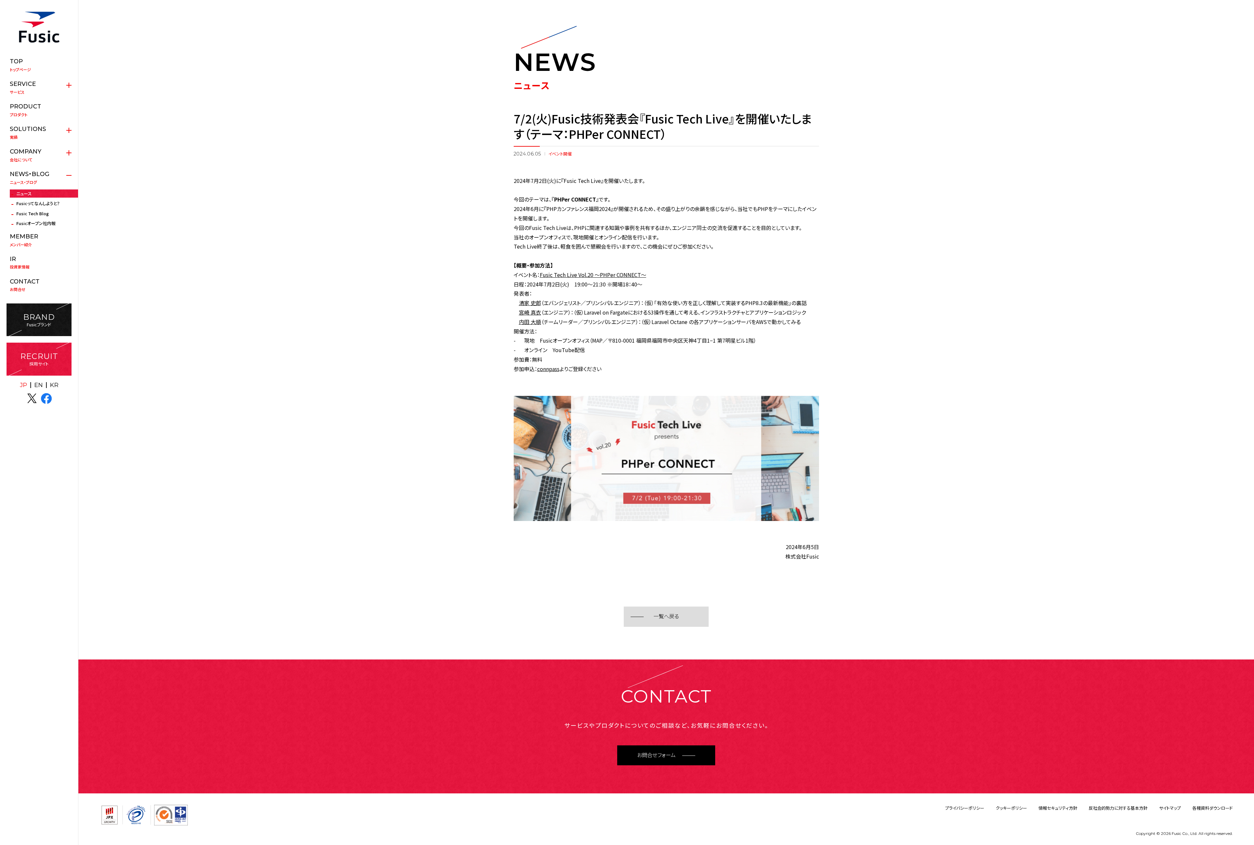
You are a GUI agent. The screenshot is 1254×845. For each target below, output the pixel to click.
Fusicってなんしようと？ (38, 203)
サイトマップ (1170, 808)
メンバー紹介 (24, 240)
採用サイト (39, 359)
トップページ (20, 65)
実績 (28, 132)
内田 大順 (530, 322)
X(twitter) (32, 398)
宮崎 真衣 (530, 312)
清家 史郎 (530, 303)
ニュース (24, 193)
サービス (23, 87)
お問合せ (25, 285)
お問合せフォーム (656, 755)
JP (23, 385)
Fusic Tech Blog (32, 213)
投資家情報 (19, 262)
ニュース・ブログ (29, 178)
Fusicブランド (39, 320)
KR (54, 385)
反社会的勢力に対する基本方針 (1118, 808)
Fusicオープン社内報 (36, 223)
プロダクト (25, 110)
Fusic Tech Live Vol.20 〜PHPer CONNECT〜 (593, 275)
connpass (548, 369)
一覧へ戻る (666, 616)
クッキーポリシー (1011, 808)
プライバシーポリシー (964, 808)
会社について (25, 155)
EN (38, 385)
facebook (46, 398)
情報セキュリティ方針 (1057, 808)
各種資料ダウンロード (1212, 808)
